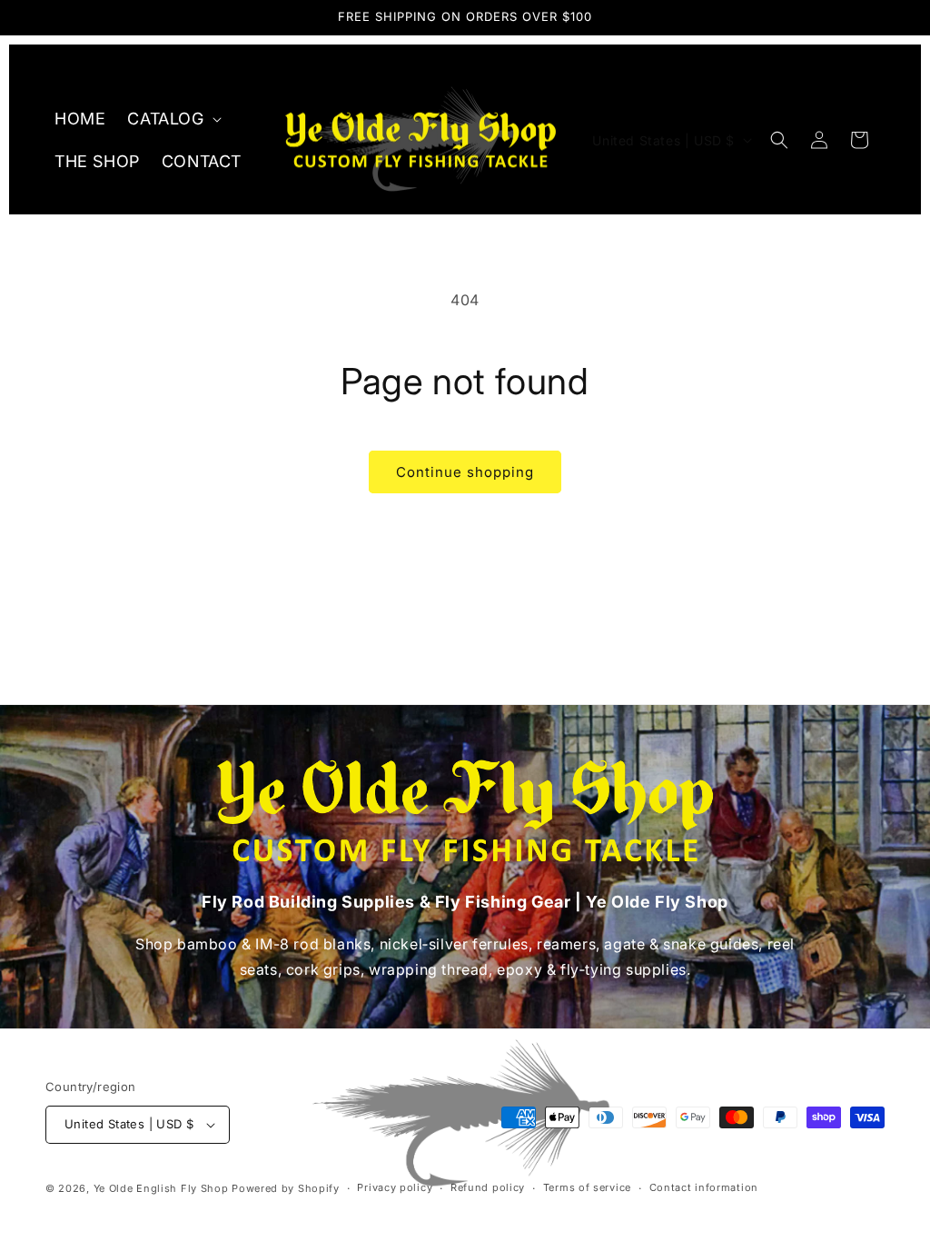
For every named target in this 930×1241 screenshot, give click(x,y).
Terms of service (587, 1187)
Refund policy (487, 1187)
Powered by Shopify (286, 1188)
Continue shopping (465, 472)
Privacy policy (394, 1187)
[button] (172, 118)
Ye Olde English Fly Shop (161, 1188)
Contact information (703, 1187)
